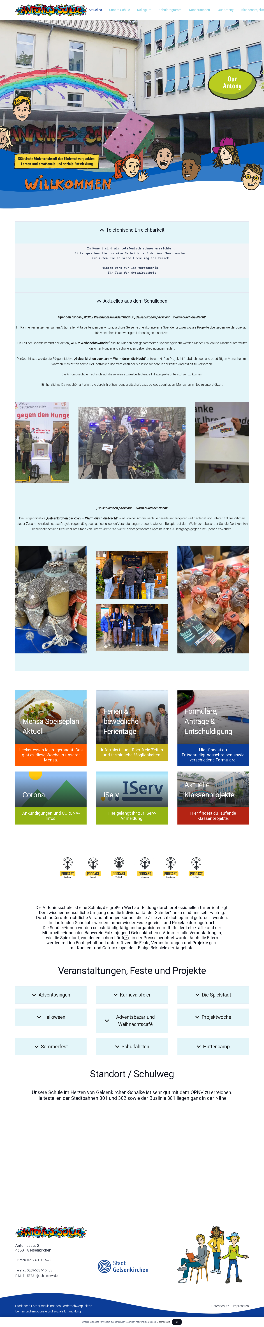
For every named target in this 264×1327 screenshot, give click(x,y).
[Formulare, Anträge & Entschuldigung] (213, 717)
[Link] (51, 10)
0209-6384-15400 (39, 1260)
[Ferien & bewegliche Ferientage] (132, 717)
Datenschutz (163, 1322)
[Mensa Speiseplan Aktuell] (51, 717)
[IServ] (132, 789)
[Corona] (51, 789)
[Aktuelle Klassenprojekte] (213, 789)
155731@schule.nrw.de (41, 1276)
